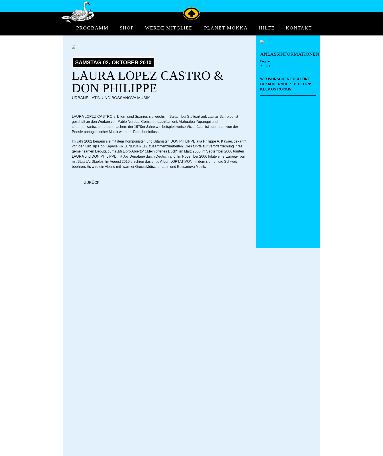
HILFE (267, 28)
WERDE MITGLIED (169, 28)
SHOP (127, 28)
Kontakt (299, 28)
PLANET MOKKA (226, 28)
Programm (92, 28)
